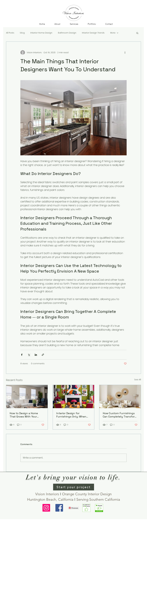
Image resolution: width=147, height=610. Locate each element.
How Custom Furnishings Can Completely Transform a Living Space (120, 415)
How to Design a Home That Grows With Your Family (24, 415)
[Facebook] (59, 508)
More (112, 32)
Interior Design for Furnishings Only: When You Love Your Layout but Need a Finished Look (72, 415)
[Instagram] (46, 508)
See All (137, 379)
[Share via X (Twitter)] (28, 354)
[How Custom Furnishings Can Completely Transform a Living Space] (120, 396)
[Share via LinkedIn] (35, 354)
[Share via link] (42, 354)
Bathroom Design (67, 32)
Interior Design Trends (93, 32)
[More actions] (125, 52)
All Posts (10, 32)
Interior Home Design (41, 32)
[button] (74, 24)
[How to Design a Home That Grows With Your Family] (27, 396)
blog (22, 32)
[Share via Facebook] (21, 354)
